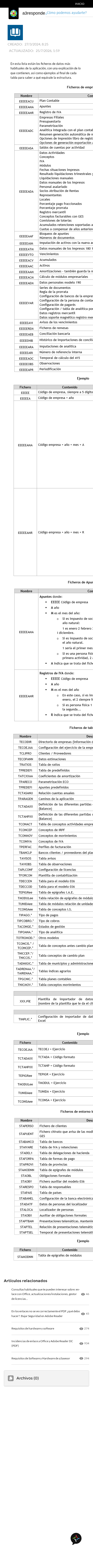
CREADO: (15, 44)
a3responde (33, 13)
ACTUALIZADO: (21, 51)
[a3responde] (13, 13)
